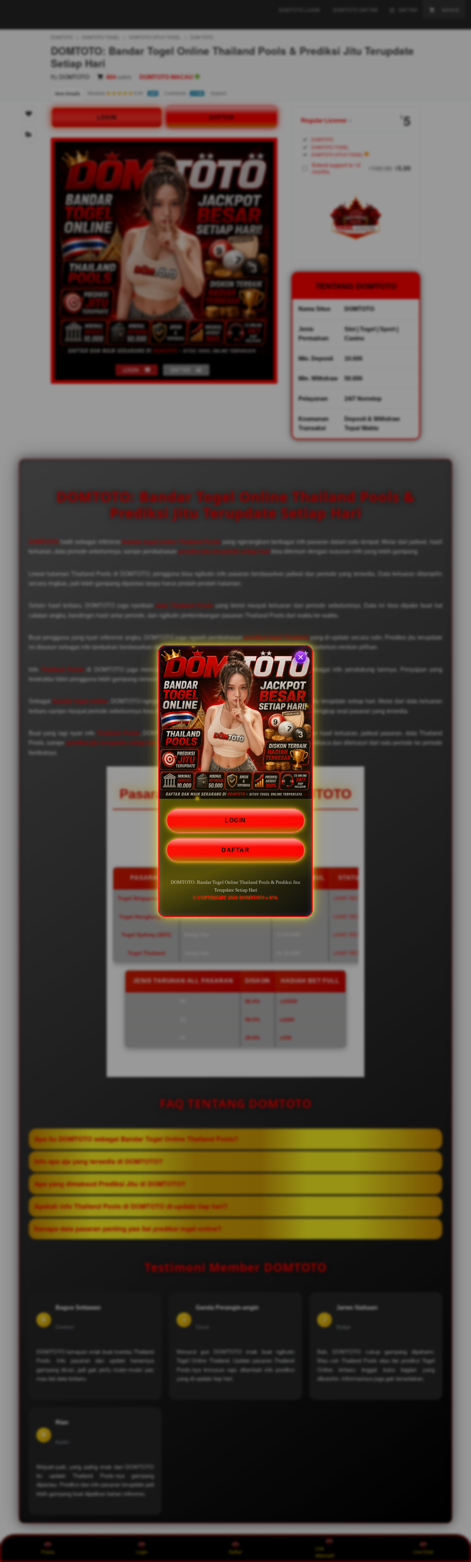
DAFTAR (235, 850)
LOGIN (235, 820)
